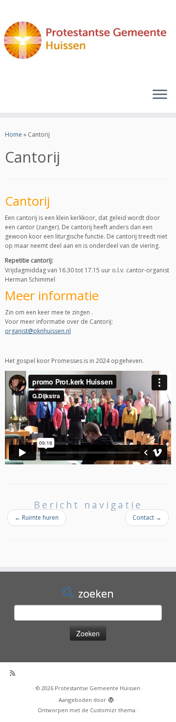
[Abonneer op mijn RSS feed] (15, 673)
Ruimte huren (37, 517)
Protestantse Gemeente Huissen (97, 688)
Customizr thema (112, 710)
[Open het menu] (160, 95)
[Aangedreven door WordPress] (111, 698)
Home (13, 134)
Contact (146, 517)
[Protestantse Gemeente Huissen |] (88, 40)
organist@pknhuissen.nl (38, 331)
